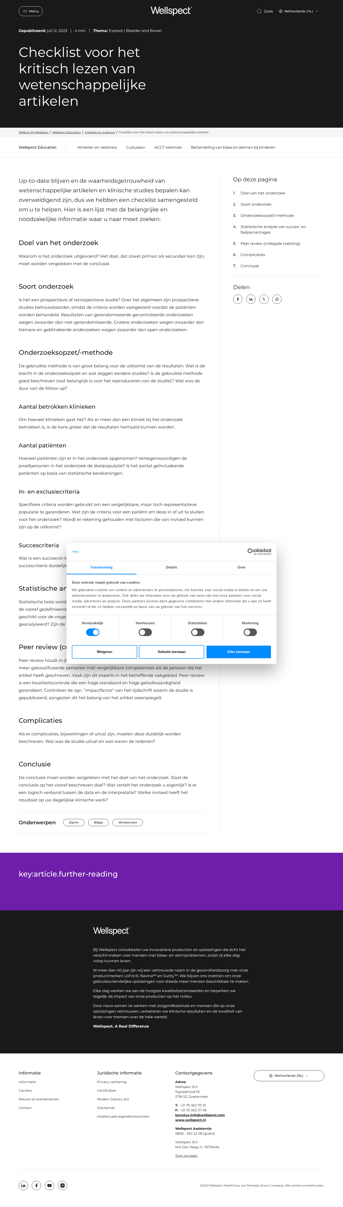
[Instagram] (62, 1185)
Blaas (98, 822)
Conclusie (250, 266)
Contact (25, 1108)
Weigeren (104, 652)
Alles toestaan (238, 652)
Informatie (27, 1082)
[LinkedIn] (251, 299)
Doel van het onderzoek (263, 193)
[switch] (145, 632)
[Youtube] (49, 1185)
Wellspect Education (37, 148)
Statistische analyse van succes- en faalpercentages (273, 230)
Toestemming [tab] (101, 567)
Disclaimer (106, 1108)
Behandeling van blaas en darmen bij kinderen (233, 147)
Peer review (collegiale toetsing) (271, 243)
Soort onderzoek (257, 204)
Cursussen (135, 147)
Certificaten (106, 1090)
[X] (264, 299)
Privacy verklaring (112, 1082)
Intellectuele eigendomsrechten (123, 1116)
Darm (74, 822)
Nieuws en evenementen (39, 1099)
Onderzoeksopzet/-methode (268, 215)
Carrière (25, 1090)
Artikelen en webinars (97, 147)
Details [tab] (171, 567)
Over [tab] (241, 567)
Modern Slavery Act (113, 1099)
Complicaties (253, 255)
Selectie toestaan (172, 652)
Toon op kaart (186, 1156)
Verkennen (127, 822)
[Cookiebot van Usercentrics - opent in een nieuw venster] (251, 551)
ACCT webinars (168, 147)
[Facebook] (237, 299)
